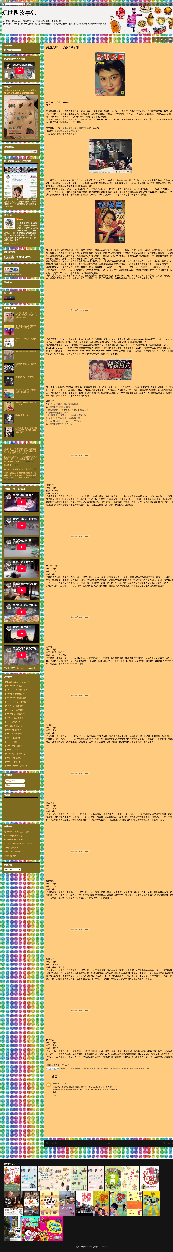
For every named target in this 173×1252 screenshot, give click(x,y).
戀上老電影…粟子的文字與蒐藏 (76, 128)
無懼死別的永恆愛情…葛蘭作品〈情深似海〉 (68, 415)
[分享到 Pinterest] (57, 1068)
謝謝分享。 (8, 465)
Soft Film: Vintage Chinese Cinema (18, 844)
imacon (89, 1247)
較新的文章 (51, 1143)
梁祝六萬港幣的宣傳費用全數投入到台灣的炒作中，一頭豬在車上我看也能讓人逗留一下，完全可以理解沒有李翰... (20, 475)
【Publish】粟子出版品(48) (14, 714)
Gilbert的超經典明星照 (13, 836)
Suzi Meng (21, 668)
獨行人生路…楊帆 (22, 415)
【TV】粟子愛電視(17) (13, 726)
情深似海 (116, 1068)
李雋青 (92, 1068)
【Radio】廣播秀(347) (12, 722)
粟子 (21, 219)
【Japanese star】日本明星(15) (16, 702)
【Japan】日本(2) (11, 750)
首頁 (110, 1143)
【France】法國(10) (12, 738)
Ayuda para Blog (16, 274)
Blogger (105, 1247)
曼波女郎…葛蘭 (76, 119)
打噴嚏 (78, 1068)
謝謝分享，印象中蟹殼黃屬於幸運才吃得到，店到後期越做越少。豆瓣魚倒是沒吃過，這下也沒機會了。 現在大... (20, 451)
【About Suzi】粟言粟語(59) (15, 686)
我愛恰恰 (85, 1068)
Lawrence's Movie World (13, 840)
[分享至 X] (52, 1068)
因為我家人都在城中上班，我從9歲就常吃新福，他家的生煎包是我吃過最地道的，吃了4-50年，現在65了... (20, 459)
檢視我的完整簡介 (11, 243)
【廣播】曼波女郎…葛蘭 (59, 407)
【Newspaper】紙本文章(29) (15, 710)
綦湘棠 (141, 1068)
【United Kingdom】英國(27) (15, 766)
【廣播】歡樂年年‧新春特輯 (60, 424)
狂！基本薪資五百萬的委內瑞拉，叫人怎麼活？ (25, 327)
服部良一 (104, 1068)
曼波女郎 (125, 1068)
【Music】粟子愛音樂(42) (14, 706)
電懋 (136, 1068)
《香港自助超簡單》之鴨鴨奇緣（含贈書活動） (25, 391)
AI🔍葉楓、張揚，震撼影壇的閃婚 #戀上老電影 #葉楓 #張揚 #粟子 (26, 430)
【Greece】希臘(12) (12, 742)
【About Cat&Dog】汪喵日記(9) (16, 682)
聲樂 (147, 1068)
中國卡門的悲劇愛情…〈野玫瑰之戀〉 (65, 418)
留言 (10, 785)
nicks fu (56, 1084)
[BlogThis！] (50, 1068)
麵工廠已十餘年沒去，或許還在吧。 (18, 469)
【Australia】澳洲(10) (12, 730)
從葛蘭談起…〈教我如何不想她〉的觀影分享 (68, 410)
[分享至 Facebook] (55, 1068)
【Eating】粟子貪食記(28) (14, 694)
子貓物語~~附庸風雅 (12, 852)
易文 (98, 1068)
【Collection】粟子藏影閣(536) (16, 690)
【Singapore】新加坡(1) (13, 758)
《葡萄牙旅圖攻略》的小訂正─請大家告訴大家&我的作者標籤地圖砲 (26, 315)
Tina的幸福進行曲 (11, 848)
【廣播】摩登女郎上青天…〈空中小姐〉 (66, 421)
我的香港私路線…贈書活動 (25, 351)
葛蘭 (131, 1068)
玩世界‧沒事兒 (19, 13)
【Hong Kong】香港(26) (13, 746)
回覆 (54, 1095)
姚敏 (110, 1068)
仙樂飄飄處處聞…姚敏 (58, 412)
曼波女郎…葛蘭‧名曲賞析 (67, 131)
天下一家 (70, 1068)
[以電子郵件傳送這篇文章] (47, 1068)
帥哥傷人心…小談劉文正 (25, 377)
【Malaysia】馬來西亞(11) (14, 754)
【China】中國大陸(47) (13, 734)
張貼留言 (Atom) (113, 1152)
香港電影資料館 (10, 856)
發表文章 (11, 781)
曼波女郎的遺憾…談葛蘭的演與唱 (63, 404)
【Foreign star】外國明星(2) (15, 698)
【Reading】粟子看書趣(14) (15, 718)
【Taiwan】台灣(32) (12, 762)
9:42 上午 (64, 1084)
